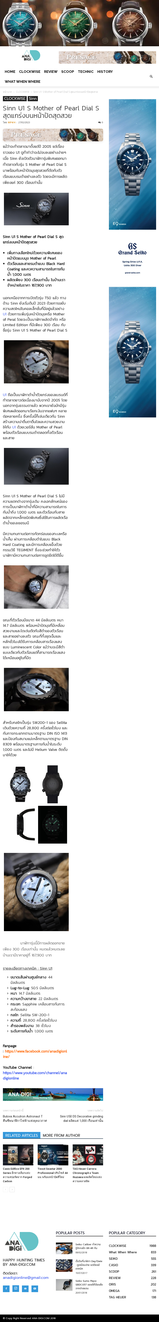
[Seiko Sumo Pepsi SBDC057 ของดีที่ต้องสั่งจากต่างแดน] (64, 1285)
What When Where (22, 81)
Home (10, 72)
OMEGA (114, 1290)
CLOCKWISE (29, 72)
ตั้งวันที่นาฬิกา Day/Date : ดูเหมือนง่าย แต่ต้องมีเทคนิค (89, 1265)
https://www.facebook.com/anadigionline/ (35, 1053)
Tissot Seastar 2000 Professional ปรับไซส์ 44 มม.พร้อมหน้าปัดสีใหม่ (52, 1173)
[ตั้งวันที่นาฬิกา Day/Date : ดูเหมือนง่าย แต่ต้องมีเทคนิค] (64, 1265)
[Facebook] (6, 1288)
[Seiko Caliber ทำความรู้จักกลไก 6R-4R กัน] (64, 1248)
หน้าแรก (7, 92)
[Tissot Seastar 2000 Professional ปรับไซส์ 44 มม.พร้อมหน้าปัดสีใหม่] (53, 1154)
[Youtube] (34, 1288)
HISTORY (105, 72)
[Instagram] (15, 1288)
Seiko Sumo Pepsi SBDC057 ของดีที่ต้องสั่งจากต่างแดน (89, 1284)
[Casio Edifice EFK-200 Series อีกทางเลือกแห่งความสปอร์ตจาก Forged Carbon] (18, 1154)
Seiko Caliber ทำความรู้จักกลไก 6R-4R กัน (88, 1246)
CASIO (113, 1264)
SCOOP (67, 72)
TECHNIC (86, 72)
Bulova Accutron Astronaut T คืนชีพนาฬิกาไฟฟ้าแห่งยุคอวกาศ (25, 1119)
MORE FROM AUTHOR (61, 1135)
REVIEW (51, 72)
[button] (151, 77)
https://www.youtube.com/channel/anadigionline (35, 1075)
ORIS (112, 1284)
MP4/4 (11, 122)
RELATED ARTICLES (21, 1135)
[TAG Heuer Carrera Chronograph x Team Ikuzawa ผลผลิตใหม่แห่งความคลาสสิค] (88, 1154)
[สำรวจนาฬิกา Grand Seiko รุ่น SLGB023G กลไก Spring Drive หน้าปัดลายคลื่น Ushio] (132, 258)
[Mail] (25, 1288)
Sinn (33, 98)
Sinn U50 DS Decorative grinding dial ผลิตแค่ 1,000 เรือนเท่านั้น (81, 1119)
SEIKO (113, 1258)
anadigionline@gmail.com (26, 1278)
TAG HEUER (117, 1297)
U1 (4, 314)
